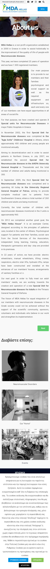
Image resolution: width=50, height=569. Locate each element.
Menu (43, 9)
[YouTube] (39, 2)
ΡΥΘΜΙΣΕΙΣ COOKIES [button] (18, 560)
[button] (43, 328)
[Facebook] (28, 2)
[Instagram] (36, 2)
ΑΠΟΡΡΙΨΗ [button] (25, 565)
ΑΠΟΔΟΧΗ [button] (37, 560)
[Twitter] (32, 2)
